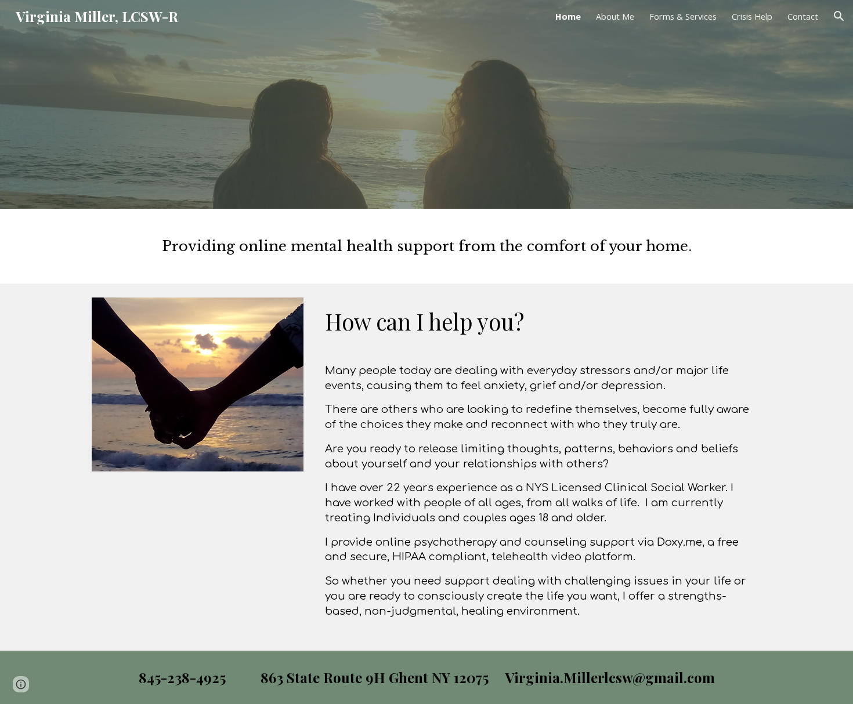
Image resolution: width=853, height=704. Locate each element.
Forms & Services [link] (683, 16)
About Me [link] (615, 16)
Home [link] (568, 16)
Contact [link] (802, 16)
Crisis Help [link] (752, 16)
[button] (839, 16)
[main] (426, 246)
